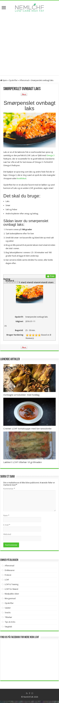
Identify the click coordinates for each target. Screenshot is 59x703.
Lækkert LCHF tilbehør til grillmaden (22, 462)
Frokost (8, 575)
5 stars (49, 282)
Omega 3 (50, 155)
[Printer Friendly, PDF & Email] (51, 276)
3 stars (35, 282)
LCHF (7, 580)
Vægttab (8, 626)
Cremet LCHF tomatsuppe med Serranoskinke (27, 428)
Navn (6, 515)
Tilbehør (8, 617)
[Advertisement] (29, 45)
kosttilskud (21, 178)
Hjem (4, 80)
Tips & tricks (10, 622)
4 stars (42, 282)
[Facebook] (29, 693)
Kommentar (9, 489)
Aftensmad (24, 80)
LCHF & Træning (11, 584)
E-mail (6, 525)
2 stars (28, 282)
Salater (8, 608)
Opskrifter (13, 80)
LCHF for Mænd (11, 589)
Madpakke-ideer (12, 594)
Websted (7, 534)
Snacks (8, 612)
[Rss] (27, 693)
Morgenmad (10, 598)
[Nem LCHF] (29, 7)
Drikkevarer (10, 570)
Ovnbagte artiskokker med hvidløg (21, 395)
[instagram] (32, 693)
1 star (22, 282)
